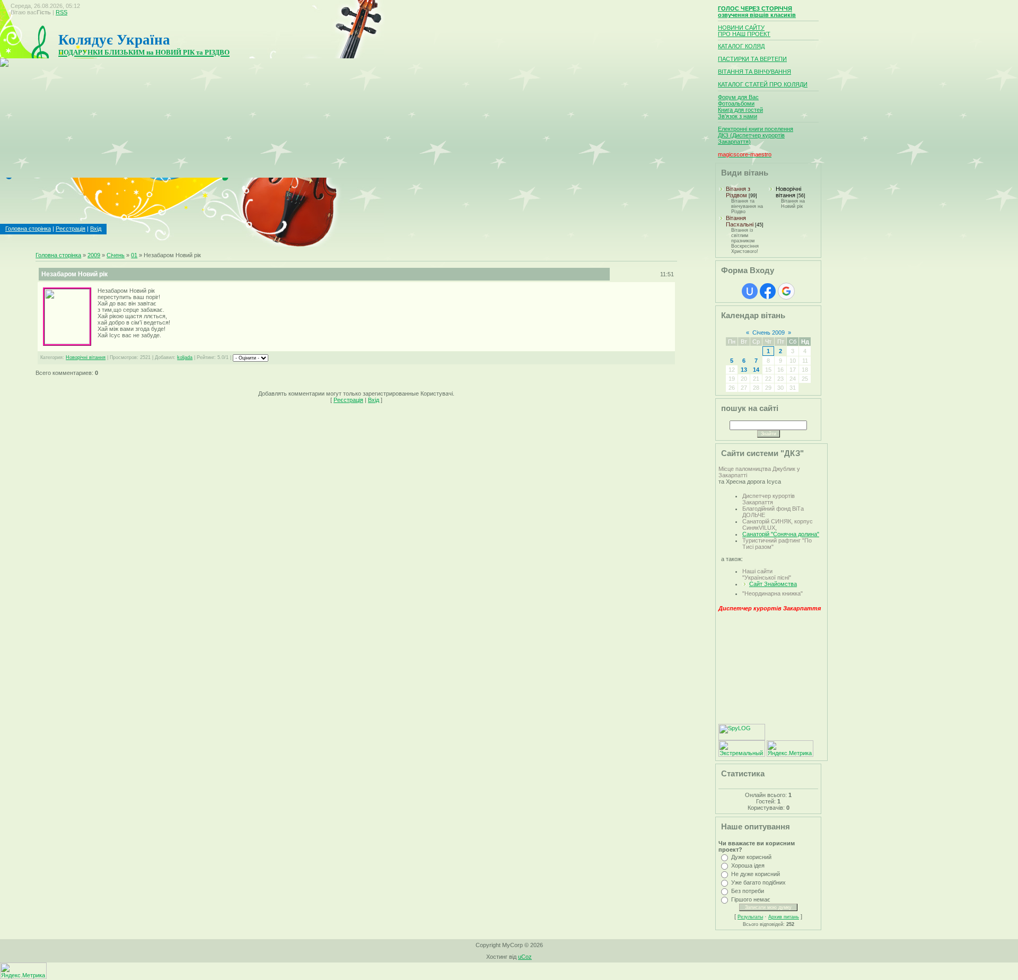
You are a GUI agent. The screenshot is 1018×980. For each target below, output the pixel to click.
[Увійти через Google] (786, 291)
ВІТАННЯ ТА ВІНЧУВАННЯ (754, 71)
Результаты (750, 917)
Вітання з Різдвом (738, 192)
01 (134, 255)
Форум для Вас (738, 97)
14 (756, 369)
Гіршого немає (750, 899)
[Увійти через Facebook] (768, 291)
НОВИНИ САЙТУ (741, 27)
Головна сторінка (28, 228)
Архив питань (783, 917)
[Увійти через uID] (750, 291)
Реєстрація (70, 228)
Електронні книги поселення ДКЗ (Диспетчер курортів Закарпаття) (755, 135)
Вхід (95, 228)
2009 (93, 255)
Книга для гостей (740, 110)
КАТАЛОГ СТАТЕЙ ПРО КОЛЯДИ (763, 84)
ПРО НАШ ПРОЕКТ (744, 34)
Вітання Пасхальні (739, 221)
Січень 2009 (768, 332)
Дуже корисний (751, 857)
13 (744, 369)
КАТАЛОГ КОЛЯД (741, 46)
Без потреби (747, 891)
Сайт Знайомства (773, 584)
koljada (184, 357)
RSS (61, 12)
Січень (116, 255)
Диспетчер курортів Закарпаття (768, 499)
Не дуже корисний (755, 874)
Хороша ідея (748, 865)
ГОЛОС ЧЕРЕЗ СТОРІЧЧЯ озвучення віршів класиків (757, 11)
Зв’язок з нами (737, 116)
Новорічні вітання (86, 357)
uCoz (525, 956)
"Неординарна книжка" (772, 593)
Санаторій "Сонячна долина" (780, 534)
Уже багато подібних (758, 882)
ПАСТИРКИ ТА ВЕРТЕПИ (752, 59)
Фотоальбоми (736, 103)
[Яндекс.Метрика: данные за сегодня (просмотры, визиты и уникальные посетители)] (790, 748)
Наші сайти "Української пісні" (766, 574)
